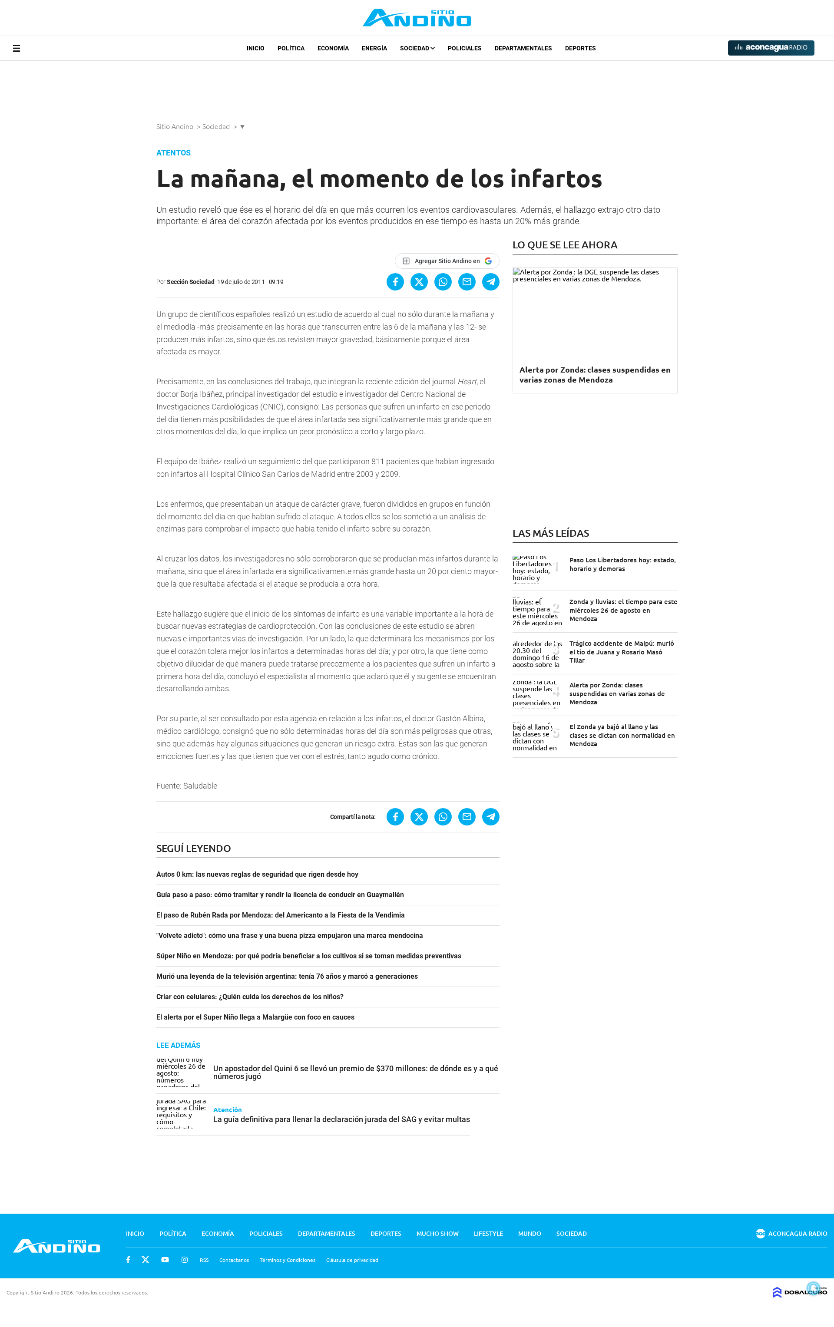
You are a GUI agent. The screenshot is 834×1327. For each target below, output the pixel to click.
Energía (374, 48)
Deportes (580, 48)
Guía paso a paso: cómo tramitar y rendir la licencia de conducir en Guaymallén (280, 894)
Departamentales (523, 48)
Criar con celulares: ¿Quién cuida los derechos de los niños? (250, 997)
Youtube (165, 1259)
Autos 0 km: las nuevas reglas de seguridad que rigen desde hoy (257, 874)
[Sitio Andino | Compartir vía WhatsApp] (443, 281)
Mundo (529, 1233)
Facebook (128, 1259)
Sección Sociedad (191, 281)
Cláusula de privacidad (352, 1259)
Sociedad (415, 48)
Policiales (465, 48)
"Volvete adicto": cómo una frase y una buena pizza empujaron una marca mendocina (289, 935)
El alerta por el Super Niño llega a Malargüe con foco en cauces (255, 1017)
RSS (204, 1259)
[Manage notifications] (814, 1288)
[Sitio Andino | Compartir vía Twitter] (419, 281)
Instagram (184, 1259)
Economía (333, 48)
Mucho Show (438, 1233)
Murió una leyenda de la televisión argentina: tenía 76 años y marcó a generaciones (287, 976)
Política (291, 48)
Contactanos (234, 1259)
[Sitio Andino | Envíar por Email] (467, 281)
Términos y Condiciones (287, 1259)
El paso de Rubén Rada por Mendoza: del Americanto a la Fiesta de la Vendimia (280, 915)
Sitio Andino (175, 126)
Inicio (256, 48)
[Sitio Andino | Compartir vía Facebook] (395, 281)
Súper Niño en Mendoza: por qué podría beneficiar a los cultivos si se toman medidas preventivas (308, 956)
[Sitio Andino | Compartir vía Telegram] (491, 281)
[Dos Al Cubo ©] (800, 1295)
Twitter (145, 1259)
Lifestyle (488, 1233)
